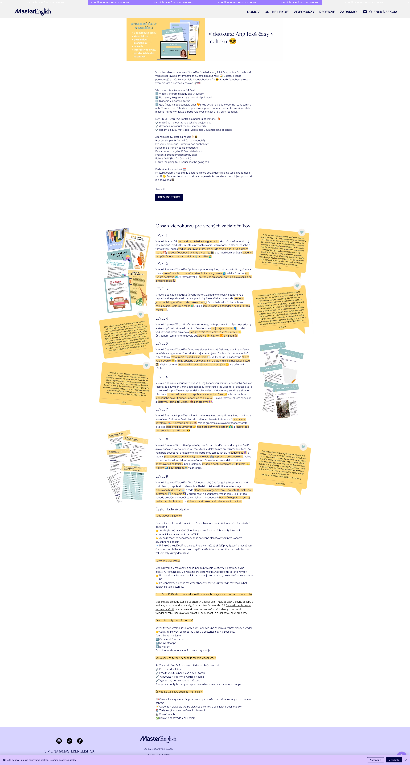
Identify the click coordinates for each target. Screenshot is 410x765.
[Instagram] (59, 741)
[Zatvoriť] (406, 759)
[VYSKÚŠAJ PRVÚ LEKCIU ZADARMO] (205, 2)
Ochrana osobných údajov (63, 759)
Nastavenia (375, 759)
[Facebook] (80, 741)
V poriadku (394, 759)
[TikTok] (69, 741)
